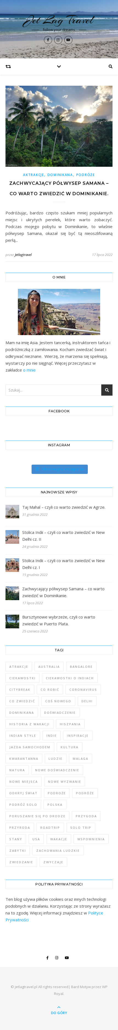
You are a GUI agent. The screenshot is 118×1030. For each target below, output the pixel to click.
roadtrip (50, 827)
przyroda (19, 827)
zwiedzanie (21, 862)
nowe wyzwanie (64, 781)
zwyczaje (53, 862)
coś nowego (58, 701)
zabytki (17, 850)
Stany (15, 839)
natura (17, 770)
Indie (51, 735)
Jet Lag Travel (59, 20)
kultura (69, 747)
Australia (49, 666)
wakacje (58, 839)
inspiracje (78, 735)
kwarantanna (23, 758)
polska (55, 804)
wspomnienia (91, 839)
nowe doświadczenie (57, 770)
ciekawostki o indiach (70, 678)
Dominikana (60, 174)
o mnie (29, 370)
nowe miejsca (23, 781)
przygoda (86, 816)
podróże (85, 174)
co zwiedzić (22, 701)
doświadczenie (60, 712)
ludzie (56, 758)
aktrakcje (33, 174)
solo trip (80, 827)
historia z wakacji (29, 724)
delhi (87, 701)
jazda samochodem (29, 747)
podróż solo (23, 804)
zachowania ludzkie (58, 850)
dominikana (21, 712)
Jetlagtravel (23, 254)
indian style (22, 735)
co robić (50, 689)
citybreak (19, 689)
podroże (57, 793)
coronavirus (83, 689)
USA (36, 839)
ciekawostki (22, 678)
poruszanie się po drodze (37, 816)
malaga (80, 758)
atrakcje (18, 666)
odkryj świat (23, 793)
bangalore (81, 666)
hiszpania (70, 724)
